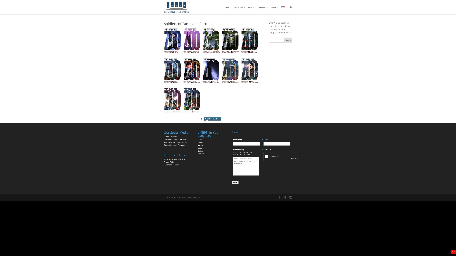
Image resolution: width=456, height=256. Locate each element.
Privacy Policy (169, 162)
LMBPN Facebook (171, 136)
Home (228, 8)
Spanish (201, 148)
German (201, 145)
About (273, 8)
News (250, 8)
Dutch (200, 140)
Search (288, 40)
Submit (235, 182)
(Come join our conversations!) (176, 142)
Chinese (201, 154)
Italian (200, 151)
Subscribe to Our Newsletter (175, 159)
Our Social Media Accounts (174, 145)
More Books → (214, 119)
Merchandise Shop (171, 165)
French (200, 142)
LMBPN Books (239, 8)
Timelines (262, 8)
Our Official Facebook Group (175, 139)
